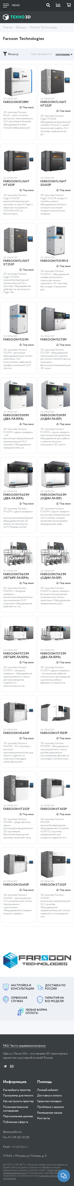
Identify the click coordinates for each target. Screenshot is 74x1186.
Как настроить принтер (18, 1101)
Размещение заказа (49, 1113)
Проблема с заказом (50, 1107)
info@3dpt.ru (19, 1147)
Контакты (43, 1118)
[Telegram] (5, 1066)
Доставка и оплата (49, 1095)
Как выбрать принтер (17, 1090)
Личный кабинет (48, 1090)
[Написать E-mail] (11, 1066)
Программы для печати (18, 1095)
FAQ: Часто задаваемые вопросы (24, 1046)
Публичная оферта (15, 1122)
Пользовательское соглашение (15, 1109)
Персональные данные (18, 1116)
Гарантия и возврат (49, 1101)
